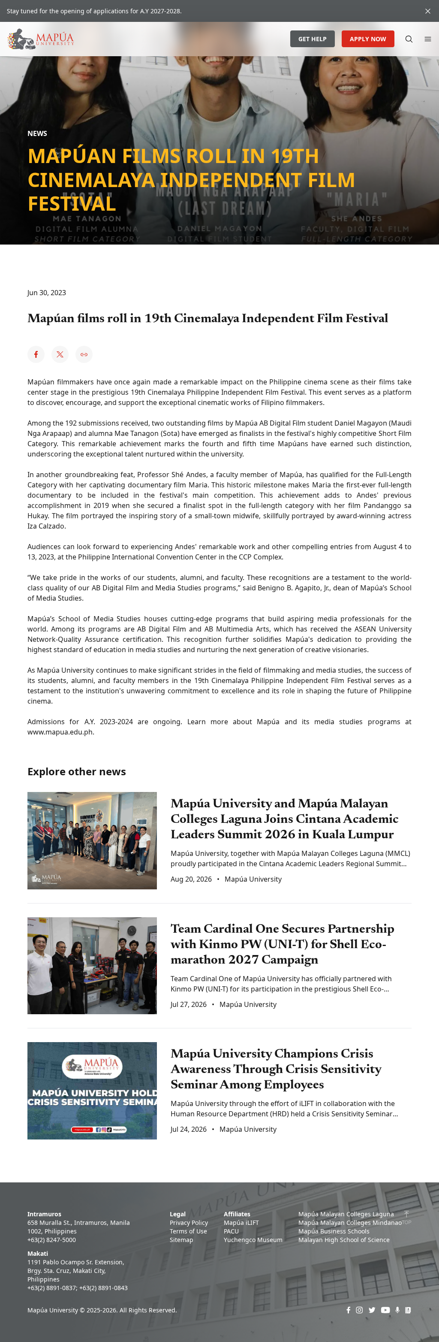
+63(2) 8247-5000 (51, 1240)
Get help (312, 39)
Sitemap (181, 1240)
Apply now (368, 39)
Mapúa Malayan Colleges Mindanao (350, 1222)
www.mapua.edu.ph (60, 732)
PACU (231, 1231)
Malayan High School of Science (344, 1240)
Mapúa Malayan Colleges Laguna (346, 1214)
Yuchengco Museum (253, 1240)
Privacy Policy (189, 1222)
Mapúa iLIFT (241, 1222)
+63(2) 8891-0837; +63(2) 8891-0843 (77, 1288)
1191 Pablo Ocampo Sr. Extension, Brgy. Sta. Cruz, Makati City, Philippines (75, 1270)
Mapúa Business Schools (334, 1231)
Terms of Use (188, 1231)
